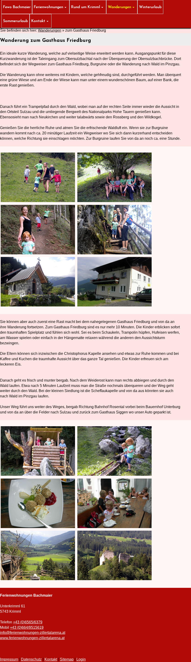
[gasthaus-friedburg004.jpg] (114, 229)
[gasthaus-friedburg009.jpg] (38, 503)
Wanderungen (49, 30)
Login (81, 659)
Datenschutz (31, 659)
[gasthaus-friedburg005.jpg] (38, 281)
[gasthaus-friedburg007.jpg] (38, 451)
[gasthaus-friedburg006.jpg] (114, 281)
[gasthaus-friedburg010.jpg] (114, 503)
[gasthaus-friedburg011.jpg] (38, 555)
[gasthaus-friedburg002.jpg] (114, 177)
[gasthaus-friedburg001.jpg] (38, 177)
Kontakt (50, 659)
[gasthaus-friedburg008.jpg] (114, 451)
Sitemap (67, 659)
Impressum (9, 659)
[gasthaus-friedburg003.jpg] (38, 229)
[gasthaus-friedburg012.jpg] (114, 555)
